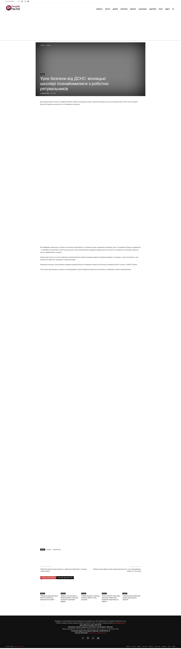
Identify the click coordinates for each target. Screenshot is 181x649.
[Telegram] (65, 558)
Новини (99, 9)
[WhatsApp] (74, 558)
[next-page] (44, 605)
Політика (124, 9)
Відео (167, 9)
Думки (115, 9)
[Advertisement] (90, 27)
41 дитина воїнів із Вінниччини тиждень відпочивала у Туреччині (131, 597)
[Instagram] (22, 1)
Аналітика (143, 9)
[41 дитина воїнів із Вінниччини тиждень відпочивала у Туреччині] (131, 588)
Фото (161, 9)
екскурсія (48, 549)
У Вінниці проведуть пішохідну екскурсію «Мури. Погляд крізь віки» (90, 597)
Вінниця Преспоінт (18, 646)
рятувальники (57, 549)
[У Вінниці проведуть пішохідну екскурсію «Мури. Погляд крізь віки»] (90, 588)
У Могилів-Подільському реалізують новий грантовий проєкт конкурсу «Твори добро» (63, 570)
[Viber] (69, 558)
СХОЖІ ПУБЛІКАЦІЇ (48, 578)
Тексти (107, 9)
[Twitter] (25, 1)
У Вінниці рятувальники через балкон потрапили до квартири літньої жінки (49, 597)
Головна (42, 45)
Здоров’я (152, 9)
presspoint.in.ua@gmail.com (97, 633)
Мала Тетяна (45, 93)
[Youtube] (28, 1)
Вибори (133, 9)
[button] (173, 9)
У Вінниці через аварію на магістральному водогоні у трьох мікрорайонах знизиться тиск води (117, 570)
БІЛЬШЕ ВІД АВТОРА (65, 578)
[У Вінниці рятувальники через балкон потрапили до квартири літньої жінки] (49, 588)
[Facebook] (18, 1)
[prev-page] (41, 605)
